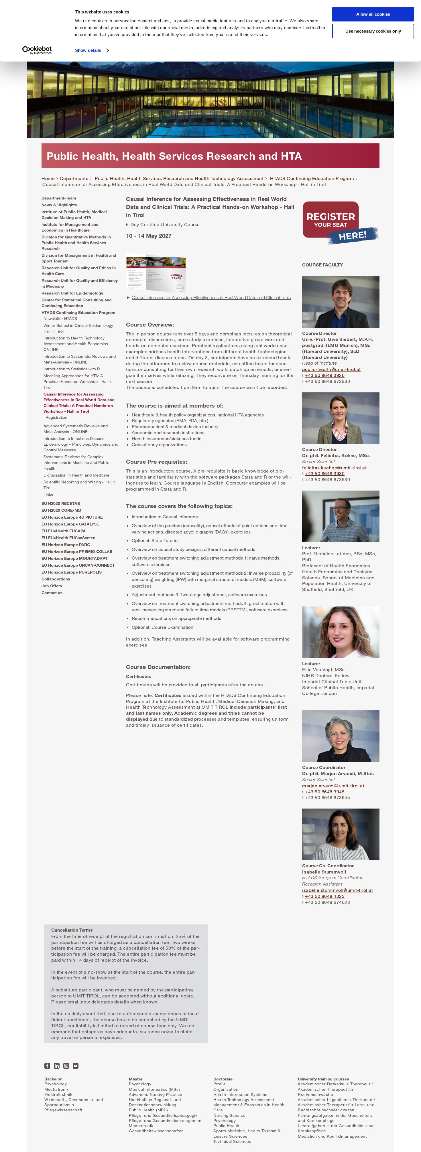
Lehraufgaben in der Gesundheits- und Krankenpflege (335, 1128)
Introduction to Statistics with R (72, 368)
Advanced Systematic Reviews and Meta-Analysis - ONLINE (76, 428)
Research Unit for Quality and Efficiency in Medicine (80, 283)
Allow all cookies (373, 14)
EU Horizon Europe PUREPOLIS (72, 572)
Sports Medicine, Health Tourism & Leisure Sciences (247, 1133)
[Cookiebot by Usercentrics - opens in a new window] (37, 50)
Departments (74, 178)
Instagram (66, 1066)
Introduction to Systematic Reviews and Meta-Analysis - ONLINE (80, 359)
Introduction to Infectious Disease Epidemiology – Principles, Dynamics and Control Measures (81, 444)
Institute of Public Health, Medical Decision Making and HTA (74, 214)
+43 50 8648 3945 (325, 792)
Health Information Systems (240, 1094)
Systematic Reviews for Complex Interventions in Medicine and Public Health (76, 462)
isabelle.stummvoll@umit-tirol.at (337, 890)
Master (135, 1078)
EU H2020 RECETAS (61, 503)
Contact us (52, 592)
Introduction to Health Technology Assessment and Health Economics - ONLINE (77, 343)
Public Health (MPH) (148, 1109)
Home (48, 178)
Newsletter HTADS (60, 318)
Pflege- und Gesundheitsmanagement (166, 1120)
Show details (88, 50)
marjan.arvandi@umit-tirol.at (333, 786)
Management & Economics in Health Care (248, 1107)
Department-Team (59, 197)
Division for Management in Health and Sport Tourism (79, 258)
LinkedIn (57, 1066)
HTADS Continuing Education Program (312, 178)
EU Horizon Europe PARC (66, 544)
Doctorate (223, 1078)
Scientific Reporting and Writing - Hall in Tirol (80, 484)
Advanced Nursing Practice (155, 1094)
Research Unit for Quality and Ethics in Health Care (79, 270)
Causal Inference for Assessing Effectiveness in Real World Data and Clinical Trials (211, 297)
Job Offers (52, 585)
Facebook (47, 1066)
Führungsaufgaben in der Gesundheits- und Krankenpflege (336, 1118)
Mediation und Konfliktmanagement (332, 1136)
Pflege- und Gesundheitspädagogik (163, 1115)
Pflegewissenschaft (63, 1109)
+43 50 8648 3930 (325, 375)
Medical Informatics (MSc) (154, 1089)
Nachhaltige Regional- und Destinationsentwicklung (155, 1102)
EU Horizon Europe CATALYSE (70, 523)
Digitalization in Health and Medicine (76, 475)
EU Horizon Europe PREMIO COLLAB (77, 551)
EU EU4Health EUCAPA (64, 530)
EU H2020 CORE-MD (61, 510)
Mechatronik (56, 1089)
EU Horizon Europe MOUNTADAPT (75, 558)
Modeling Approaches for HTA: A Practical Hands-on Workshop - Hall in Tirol (78, 381)
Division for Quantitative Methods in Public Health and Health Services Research (76, 242)
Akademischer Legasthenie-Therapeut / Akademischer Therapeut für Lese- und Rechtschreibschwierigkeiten (336, 1104)
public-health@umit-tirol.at (331, 369)
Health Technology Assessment (243, 1099)
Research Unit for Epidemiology (72, 293)
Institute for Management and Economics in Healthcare (70, 227)
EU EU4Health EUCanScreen (68, 537)
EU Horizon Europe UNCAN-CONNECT (78, 565)
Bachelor (53, 1078)
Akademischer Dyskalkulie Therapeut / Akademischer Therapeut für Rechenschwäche (335, 1088)
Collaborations (56, 578)
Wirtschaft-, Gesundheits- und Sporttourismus (73, 1102)
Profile (219, 1083)
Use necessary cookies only (373, 31)
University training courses (323, 1078)
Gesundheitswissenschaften (156, 1130)
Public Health (226, 1125)
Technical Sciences (232, 1141)
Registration (56, 417)
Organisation (225, 1089)
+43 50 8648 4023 (325, 896)
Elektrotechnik (58, 1094)
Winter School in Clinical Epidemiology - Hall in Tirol (80, 328)
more (340, 225)
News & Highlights (59, 204)
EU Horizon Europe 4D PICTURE (72, 517)
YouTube (75, 1066)
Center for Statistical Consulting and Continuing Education (77, 302)
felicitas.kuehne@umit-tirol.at (334, 468)
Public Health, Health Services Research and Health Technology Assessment (179, 178)
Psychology (55, 1083)
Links (48, 494)
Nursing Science (229, 1115)
